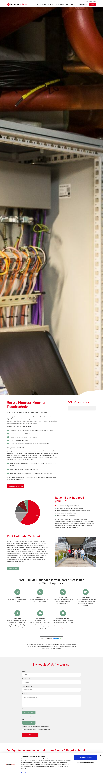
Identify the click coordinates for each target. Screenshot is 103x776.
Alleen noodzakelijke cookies (85, 762)
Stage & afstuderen (81, 4)
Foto (23, 709)
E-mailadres (26, 679)
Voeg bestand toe (29, 712)
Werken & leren (70, 4)
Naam (24, 671)
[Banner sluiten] (100, 755)
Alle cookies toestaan (85, 757)
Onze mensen (60, 4)
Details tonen (25, 773)
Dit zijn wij (51, 4)
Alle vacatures (41, 4)
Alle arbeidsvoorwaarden (16, 486)
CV (23, 719)
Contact (92, 4)
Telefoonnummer (27, 686)
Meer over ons (13, 568)
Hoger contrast (92, 1)
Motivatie (25, 694)
